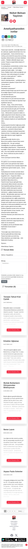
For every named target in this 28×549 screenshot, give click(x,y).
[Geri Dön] (2, 2)
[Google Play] (8, 540)
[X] (16, 535)
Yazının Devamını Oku (13, 329)
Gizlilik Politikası (14, 521)
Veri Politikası (14, 524)
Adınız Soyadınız (7, 255)
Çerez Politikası (14, 523)
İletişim (14, 529)
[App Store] (20, 540)
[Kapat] (26, 545)
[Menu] (25, 2)
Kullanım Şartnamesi (14, 526)
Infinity (20, 511)
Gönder (4, 281)
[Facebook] (11, 535)
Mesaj (3, 261)
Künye (14, 528)
